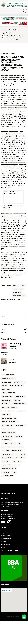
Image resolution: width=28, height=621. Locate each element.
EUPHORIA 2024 (20, 454)
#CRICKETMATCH (19, 382)
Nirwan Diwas (17, 292)
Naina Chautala (18, 289)
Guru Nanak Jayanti (8, 461)
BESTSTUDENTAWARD (8, 443)
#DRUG (4, 385)
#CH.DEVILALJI (6, 382)
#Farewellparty (7, 396)
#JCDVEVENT (6, 404)
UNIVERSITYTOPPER (7, 476)
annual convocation (8, 432)
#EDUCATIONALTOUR (16, 385)
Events (3, 329)
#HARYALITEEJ (6, 400)
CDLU (19, 443)
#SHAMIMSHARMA (19, 411)
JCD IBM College (7, 465)
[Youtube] (3, 522)
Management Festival (9, 469)
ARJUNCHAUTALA (7, 436)
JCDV (22, 286)
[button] (24, 616)
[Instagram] (9, 522)
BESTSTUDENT (6, 440)
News (13, 53)
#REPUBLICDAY (6, 411)
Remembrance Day (19, 296)
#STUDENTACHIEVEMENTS (9, 422)
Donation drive (6, 447)
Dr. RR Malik (5, 450)
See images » (7, 210)
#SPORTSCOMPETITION (9, 418)
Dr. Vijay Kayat (16, 450)
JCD (19, 461)
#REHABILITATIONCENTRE (9, 407)
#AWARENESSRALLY (8, 375)
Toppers (4, 352)
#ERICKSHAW (6, 389)
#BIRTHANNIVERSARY (8, 378)
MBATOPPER (5, 472)
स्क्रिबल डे (11, 360)
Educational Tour (7, 454)
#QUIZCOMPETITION (19, 404)
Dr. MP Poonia (19, 447)
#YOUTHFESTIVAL (7, 429)
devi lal (15, 286)
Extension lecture (7, 458)
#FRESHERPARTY (19, 396)
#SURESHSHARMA (7, 425)
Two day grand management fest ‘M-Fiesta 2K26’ (18, 344)
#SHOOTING (6, 414)
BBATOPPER (19, 436)
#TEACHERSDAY (20, 425)
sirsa (14, 472)
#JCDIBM (17, 400)
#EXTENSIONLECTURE (8, 393)
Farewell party (20, 458)
